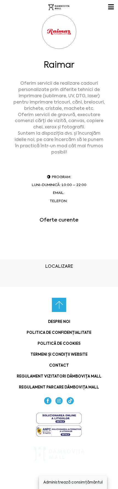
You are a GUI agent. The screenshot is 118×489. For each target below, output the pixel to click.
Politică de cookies (59, 343)
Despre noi (59, 321)
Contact (59, 365)
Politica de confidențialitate (59, 332)
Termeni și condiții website (59, 354)
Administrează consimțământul (73, 482)
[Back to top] (59, 305)
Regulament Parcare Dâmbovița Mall (59, 387)
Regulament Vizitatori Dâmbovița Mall (59, 376)
